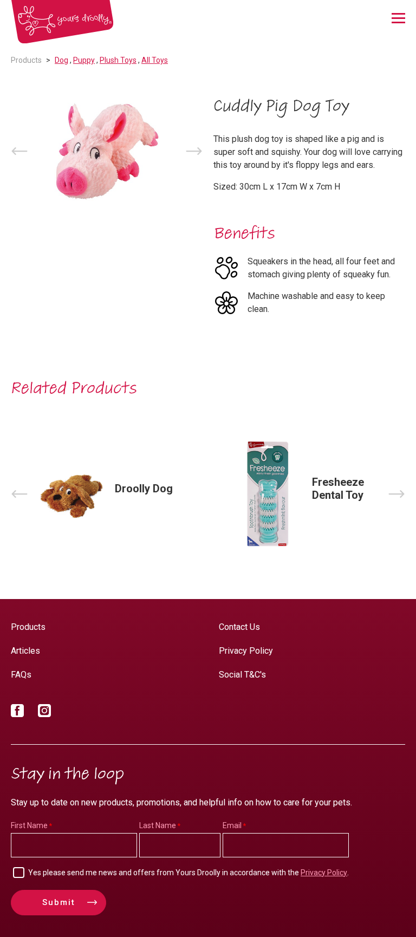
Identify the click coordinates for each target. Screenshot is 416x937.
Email (232, 825)
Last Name (157, 825)
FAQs (21, 674)
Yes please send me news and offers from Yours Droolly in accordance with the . (188, 872)
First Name (29, 825)
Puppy (84, 60)
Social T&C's (242, 674)
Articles (25, 651)
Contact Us (239, 627)
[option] (107, 151)
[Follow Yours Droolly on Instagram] (44, 712)
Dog (61, 60)
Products (26, 60)
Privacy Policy (246, 651)
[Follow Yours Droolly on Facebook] (17, 712)
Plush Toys (118, 60)
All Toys (154, 60)
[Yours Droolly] (62, 22)
